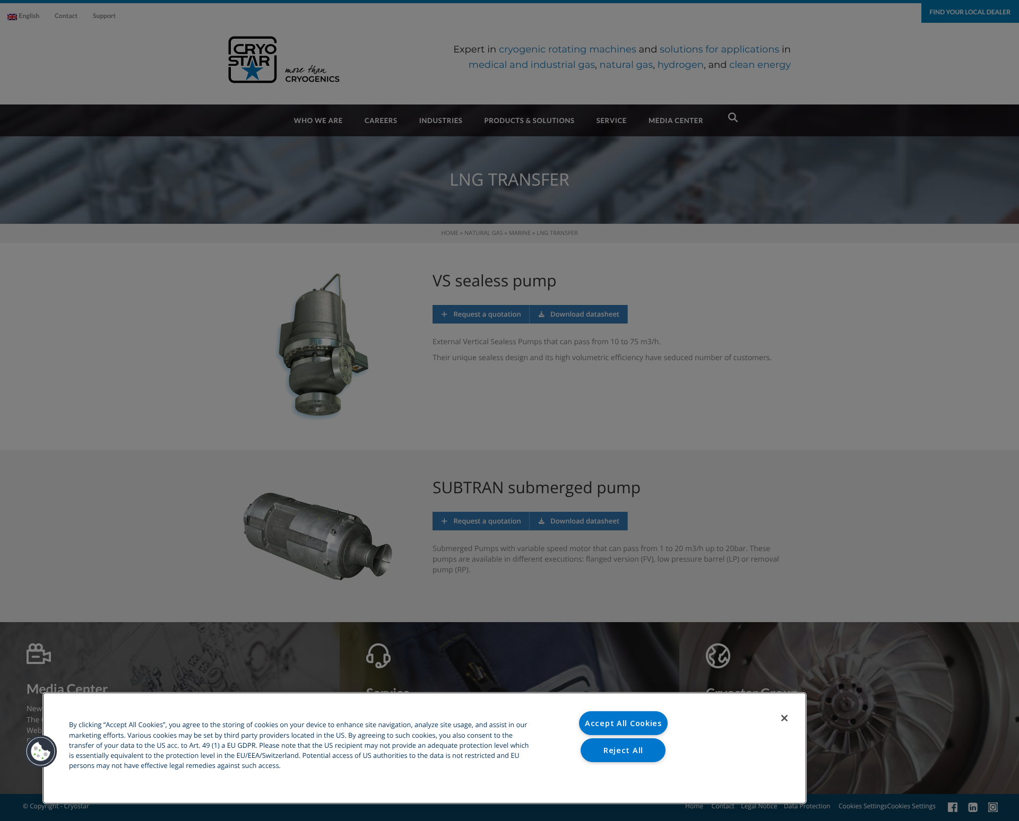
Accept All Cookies (623, 723)
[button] (41, 751)
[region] (424, 748)
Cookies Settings (623, 777)
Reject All (623, 750)
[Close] (784, 718)
